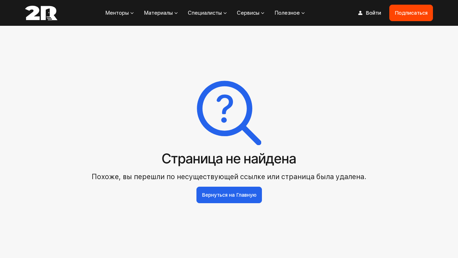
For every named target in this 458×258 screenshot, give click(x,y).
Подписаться (411, 13)
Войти (373, 13)
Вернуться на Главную (229, 195)
